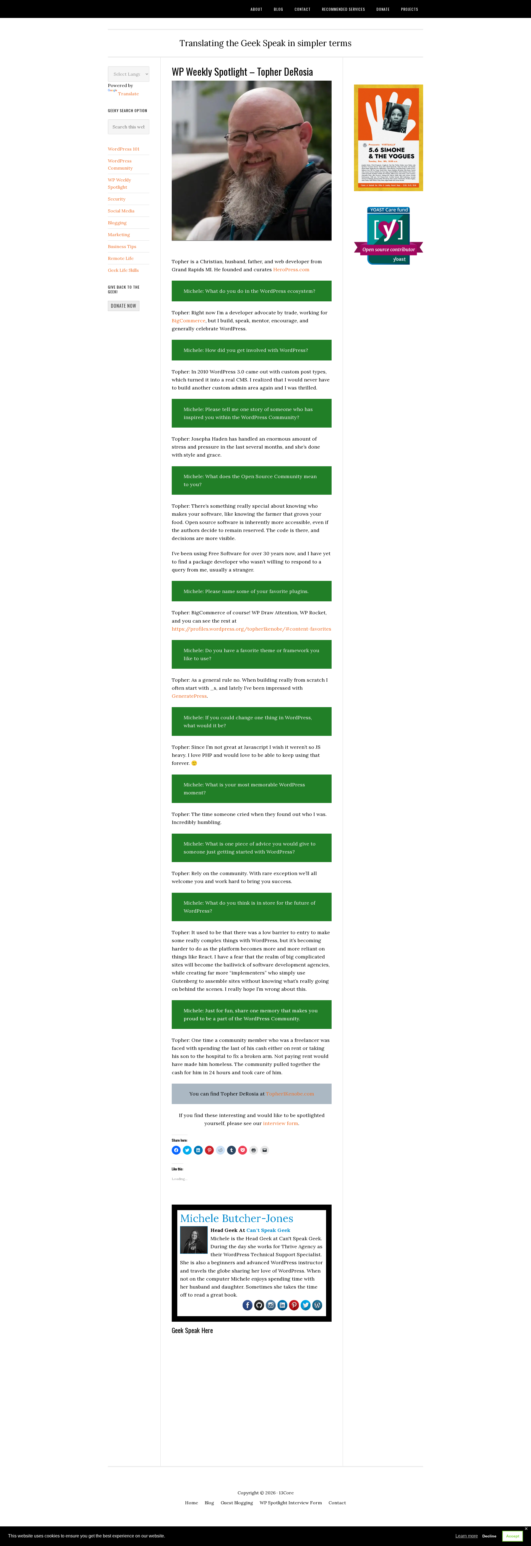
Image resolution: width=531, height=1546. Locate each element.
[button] (252, 160)
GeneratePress (189, 696)
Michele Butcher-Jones (236, 1218)
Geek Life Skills (123, 270)
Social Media (121, 211)
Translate (128, 93)
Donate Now (123, 305)
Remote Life (121, 258)
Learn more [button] (466, 1536)
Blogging (117, 222)
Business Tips (122, 246)
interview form (280, 1123)
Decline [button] (489, 1536)
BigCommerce (188, 320)
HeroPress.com (291, 269)
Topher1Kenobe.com (290, 1094)
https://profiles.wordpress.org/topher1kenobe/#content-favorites (251, 629)
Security (116, 199)
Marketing (119, 234)
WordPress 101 (123, 149)
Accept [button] (512, 1536)
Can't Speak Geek (152, 9)
